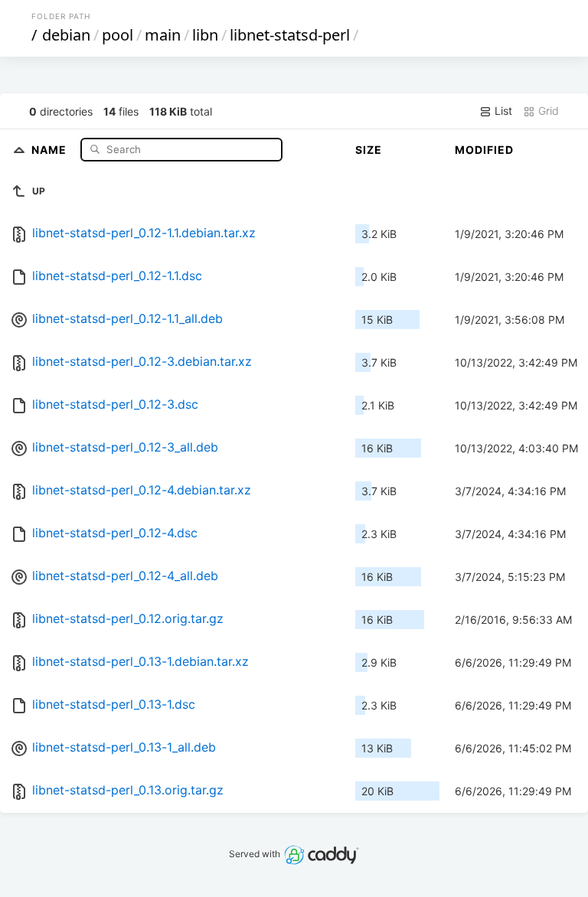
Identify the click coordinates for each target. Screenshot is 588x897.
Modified (484, 149)
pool (117, 34)
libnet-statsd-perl (290, 34)
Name (50, 148)
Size (368, 149)
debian (66, 34)
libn (205, 34)
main (163, 34)
